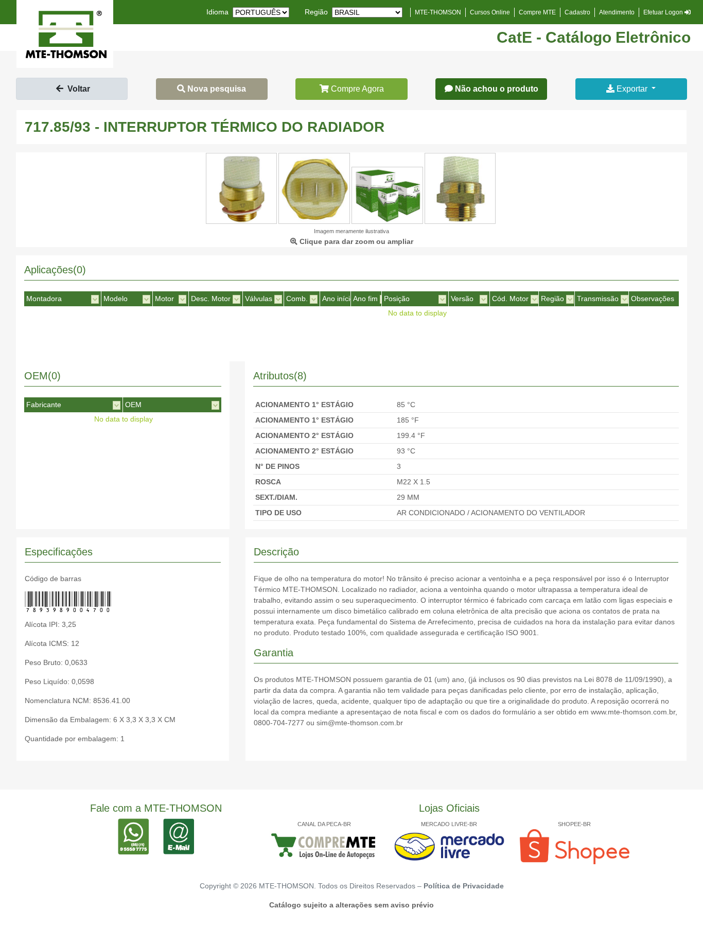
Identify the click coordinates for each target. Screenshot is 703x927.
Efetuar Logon (663, 12)
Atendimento (617, 12)
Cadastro (577, 12)
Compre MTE (537, 12)
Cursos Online (490, 12)
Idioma (217, 12)
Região (316, 12)
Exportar (631, 88)
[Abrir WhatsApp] (677, 901)
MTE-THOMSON (438, 12)
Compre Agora (356, 88)
